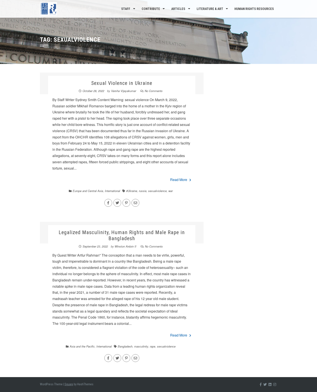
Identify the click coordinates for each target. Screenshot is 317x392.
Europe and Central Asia (88, 191)
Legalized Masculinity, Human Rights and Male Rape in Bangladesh (122, 235)
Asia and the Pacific (82, 346)
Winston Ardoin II (125, 246)
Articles (178, 9)
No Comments (154, 91)
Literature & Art (210, 9)
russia (142, 191)
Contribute (151, 9)
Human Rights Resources (254, 9)
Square (68, 384)
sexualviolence (157, 191)
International (112, 191)
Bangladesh (125, 346)
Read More (178, 179)
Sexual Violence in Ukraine (121, 83)
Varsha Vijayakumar (123, 91)
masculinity (141, 346)
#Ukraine (131, 191)
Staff (125, 9)
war (170, 191)
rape (152, 346)
